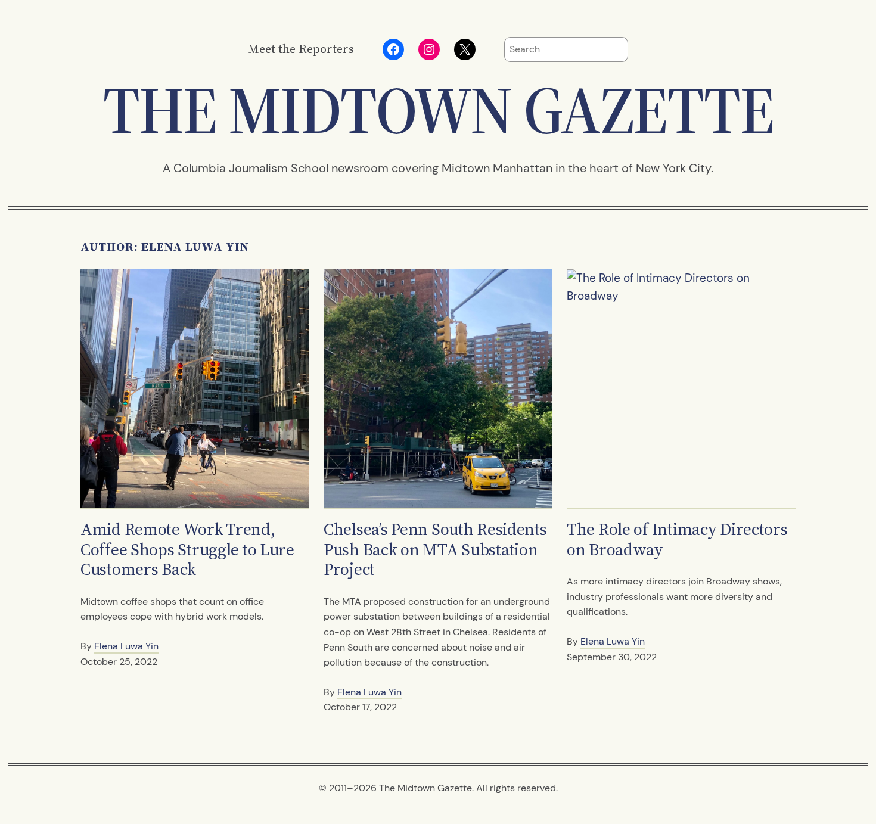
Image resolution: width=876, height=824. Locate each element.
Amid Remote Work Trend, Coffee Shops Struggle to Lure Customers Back (187, 550)
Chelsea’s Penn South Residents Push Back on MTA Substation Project (435, 550)
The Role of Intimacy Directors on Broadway (677, 539)
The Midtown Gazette (438, 110)
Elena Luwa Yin (126, 646)
